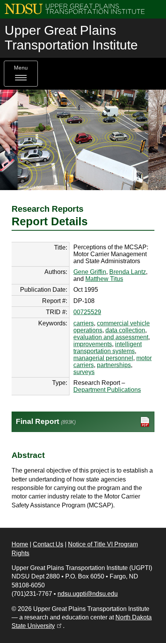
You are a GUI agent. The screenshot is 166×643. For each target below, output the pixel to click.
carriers (83, 323)
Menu (21, 68)
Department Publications (107, 389)
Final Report (46, 421)
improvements (92, 344)
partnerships (114, 365)
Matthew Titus (104, 279)
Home (20, 544)
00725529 (87, 312)
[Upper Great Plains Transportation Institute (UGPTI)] (75, 8)
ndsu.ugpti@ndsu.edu (88, 593)
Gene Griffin (89, 272)
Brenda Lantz (127, 272)
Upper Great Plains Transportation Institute (71, 37)
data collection (125, 330)
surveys (84, 372)
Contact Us (48, 544)
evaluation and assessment (110, 337)
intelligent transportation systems (107, 347)
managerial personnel (103, 358)
